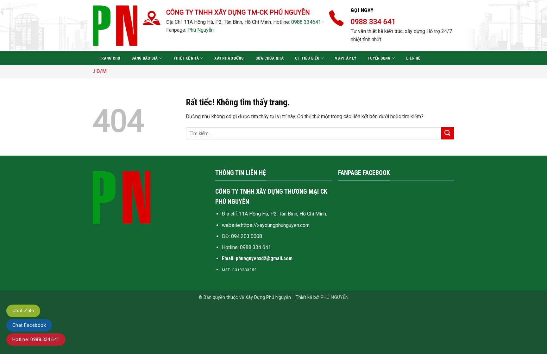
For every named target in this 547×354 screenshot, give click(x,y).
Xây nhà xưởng (229, 58)
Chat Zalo (23, 310)
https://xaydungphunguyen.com (275, 225)
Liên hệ (413, 58)
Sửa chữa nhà (269, 58)
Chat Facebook (29, 325)
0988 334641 (306, 22)
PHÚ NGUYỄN (335, 297)
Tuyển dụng (379, 58)
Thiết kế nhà (186, 58)
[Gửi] (447, 133)
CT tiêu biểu (307, 58)
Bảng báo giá (144, 58)
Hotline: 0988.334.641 (36, 339)
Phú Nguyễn (200, 30)
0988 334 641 (255, 247)
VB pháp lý (345, 58)
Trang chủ (109, 58)
